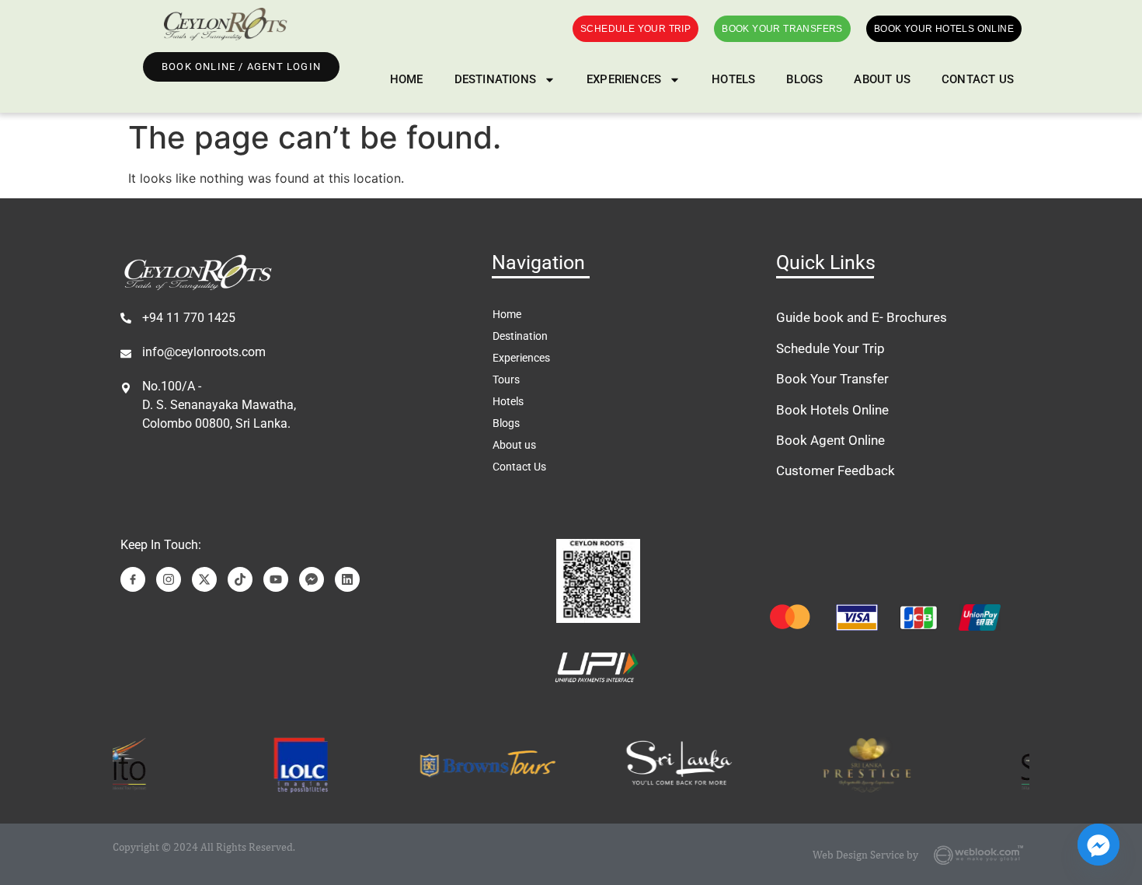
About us (882, 79)
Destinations (495, 79)
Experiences (624, 79)
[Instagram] (168, 579)
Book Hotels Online (832, 410)
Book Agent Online (830, 440)
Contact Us (978, 79)
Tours (506, 379)
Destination (520, 336)
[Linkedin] (347, 579)
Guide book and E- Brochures (861, 317)
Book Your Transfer (832, 379)
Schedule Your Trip (830, 348)
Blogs (804, 79)
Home (406, 79)
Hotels (733, 79)
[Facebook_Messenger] (1098, 845)
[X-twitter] (204, 579)
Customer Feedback (835, 470)
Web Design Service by (865, 854)
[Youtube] (275, 579)
